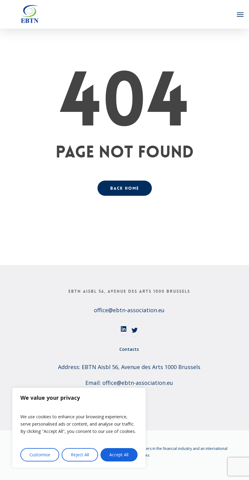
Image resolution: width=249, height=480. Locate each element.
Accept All (118, 455)
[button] (240, 14)
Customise (39, 455)
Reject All (80, 455)
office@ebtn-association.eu (129, 310)
